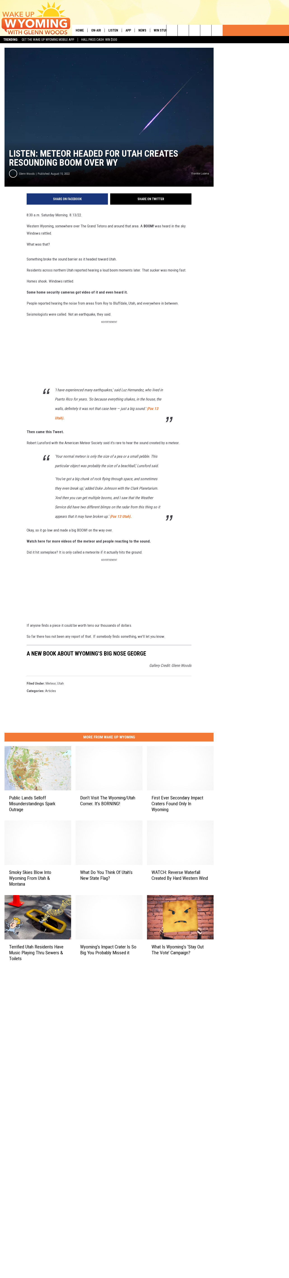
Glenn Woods (27, 173)
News (142, 30)
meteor (51, 683)
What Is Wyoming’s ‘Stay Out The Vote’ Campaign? (177, 949)
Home (80, 30)
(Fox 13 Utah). (121, 516)
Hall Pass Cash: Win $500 (99, 39)
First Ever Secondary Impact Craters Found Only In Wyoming (177, 803)
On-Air (96, 30)
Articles (50, 691)
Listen (113, 30)
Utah (60, 683)
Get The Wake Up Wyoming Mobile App (48, 39)
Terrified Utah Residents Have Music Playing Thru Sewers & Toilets (36, 952)
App (128, 30)
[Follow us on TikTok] (205, 30)
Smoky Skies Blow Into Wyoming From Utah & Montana (30, 878)
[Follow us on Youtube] (217, 30)
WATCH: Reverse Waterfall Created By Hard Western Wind (179, 875)
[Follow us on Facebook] (194, 30)
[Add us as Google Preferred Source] (183, 30)
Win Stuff (161, 30)
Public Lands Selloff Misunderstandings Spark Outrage (32, 803)
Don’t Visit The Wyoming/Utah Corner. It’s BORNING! (107, 800)
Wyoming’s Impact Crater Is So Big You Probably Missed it (108, 949)
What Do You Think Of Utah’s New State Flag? (106, 875)
